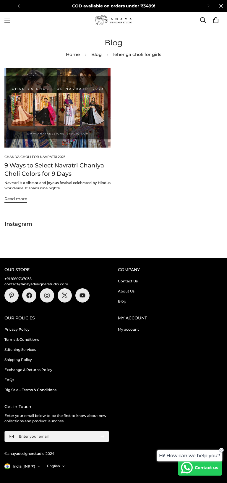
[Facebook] (29, 295)
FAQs (9, 380)
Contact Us (128, 281)
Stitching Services (20, 349)
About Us (126, 291)
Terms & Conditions (21, 339)
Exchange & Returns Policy (28, 369)
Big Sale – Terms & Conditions (30, 390)
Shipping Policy (18, 359)
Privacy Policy (17, 329)
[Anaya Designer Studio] (113, 20)
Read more (15, 198)
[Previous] (18, 6)
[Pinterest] (11, 295)
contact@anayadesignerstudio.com (36, 284)
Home (73, 54)
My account (128, 329)
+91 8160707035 (18, 278)
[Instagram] (47, 295)
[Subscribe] (102, 436)
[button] (216, 20)
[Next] (208, 6)
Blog (96, 54)
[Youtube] (82, 295)
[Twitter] (65, 295)
